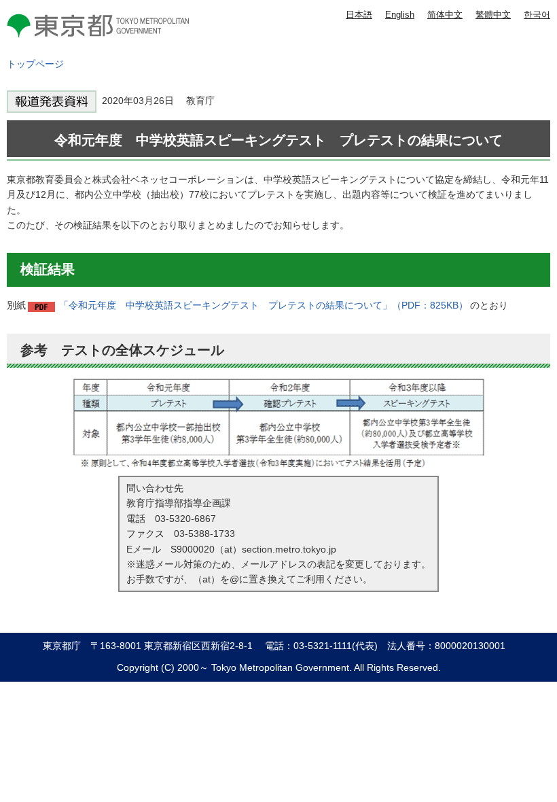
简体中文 (445, 15)
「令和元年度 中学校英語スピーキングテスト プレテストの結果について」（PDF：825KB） (263, 305)
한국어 (537, 15)
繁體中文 (493, 15)
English (399, 15)
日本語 (359, 15)
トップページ (35, 63)
